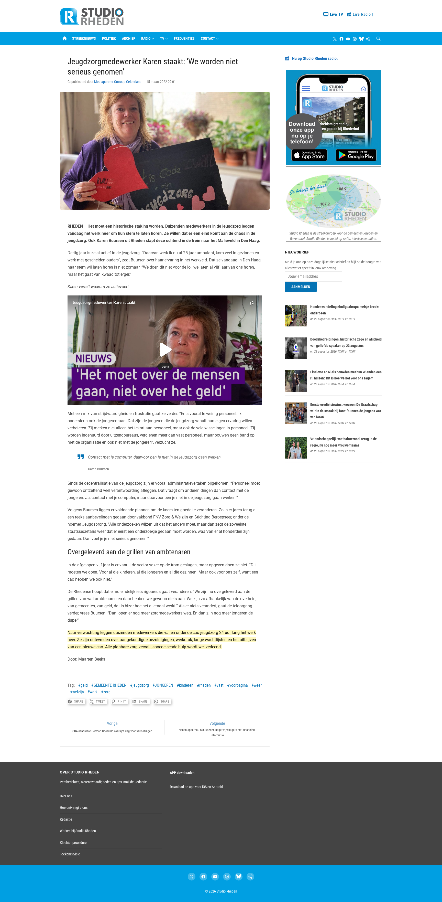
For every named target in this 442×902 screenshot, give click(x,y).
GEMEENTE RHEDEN (110, 685)
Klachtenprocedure (73, 843)
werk (93, 691)
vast (220, 685)
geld (84, 685)
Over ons (66, 796)
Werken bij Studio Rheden (78, 831)
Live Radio (361, 14)
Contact (208, 38)
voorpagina (238, 685)
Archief (128, 38)
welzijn (78, 691)
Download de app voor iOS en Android (196, 787)
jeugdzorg (140, 685)
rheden (205, 685)
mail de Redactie (135, 782)
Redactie (66, 819)
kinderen (186, 685)
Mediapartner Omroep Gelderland (117, 82)
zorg (106, 691)
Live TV (335, 14)
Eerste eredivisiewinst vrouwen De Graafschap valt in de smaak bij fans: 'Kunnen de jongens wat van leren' (345, 410)
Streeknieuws (84, 38)
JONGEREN (164, 685)
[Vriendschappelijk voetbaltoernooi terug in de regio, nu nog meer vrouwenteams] (296, 457)
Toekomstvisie (70, 854)
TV (162, 38)
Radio (145, 38)
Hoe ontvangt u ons (73, 807)
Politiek (109, 38)
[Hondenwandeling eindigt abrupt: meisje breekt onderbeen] (296, 325)
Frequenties (184, 38)
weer (258, 685)
